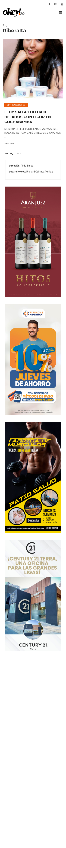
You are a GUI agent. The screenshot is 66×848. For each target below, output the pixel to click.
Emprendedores (16, 105)
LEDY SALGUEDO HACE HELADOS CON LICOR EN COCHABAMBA (27, 117)
